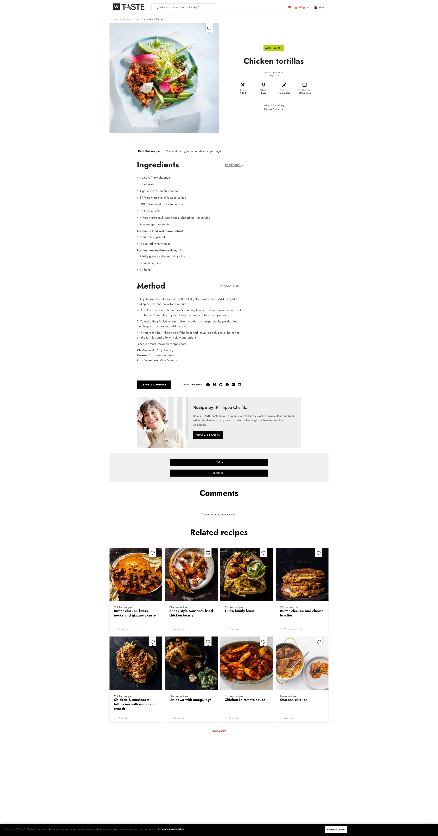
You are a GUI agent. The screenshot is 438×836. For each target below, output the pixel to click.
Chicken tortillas (153, 19)
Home (116, 19)
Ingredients (230, 286)
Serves (243, 90)
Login (218, 151)
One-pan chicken (294, 699)
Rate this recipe (149, 151)
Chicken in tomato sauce (245, 699)
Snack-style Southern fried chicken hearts (191, 613)
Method (233, 164)
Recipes (127, 19)
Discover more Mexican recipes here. (162, 344)
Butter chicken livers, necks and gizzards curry (135, 613)
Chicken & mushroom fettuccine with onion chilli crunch (136, 704)
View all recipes (208, 435)
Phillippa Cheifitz (275, 72)
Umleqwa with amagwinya (190, 699)
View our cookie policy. (173, 829)
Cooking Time (305, 90)
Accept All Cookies (336, 829)
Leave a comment (154, 384)
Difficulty (263, 90)
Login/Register (300, 7)
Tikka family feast (240, 610)
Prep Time (284, 90)
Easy (137, 19)
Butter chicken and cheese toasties (302, 613)
